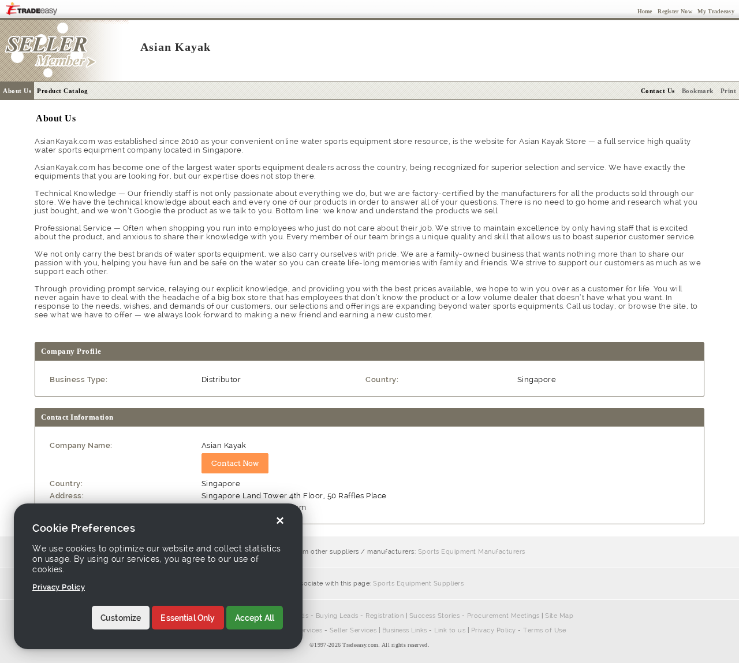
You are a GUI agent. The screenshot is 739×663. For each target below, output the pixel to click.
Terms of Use (544, 630)
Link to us (449, 630)
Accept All (255, 618)
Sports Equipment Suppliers (418, 583)
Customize (120, 618)
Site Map (559, 616)
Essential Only (188, 618)
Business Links (404, 630)
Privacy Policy (493, 630)
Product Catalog (62, 90)
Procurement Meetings (503, 616)
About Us (17, 90)
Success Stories (434, 616)
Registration (384, 616)
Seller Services (353, 630)
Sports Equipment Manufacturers (471, 551)
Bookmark (698, 90)
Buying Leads (337, 616)
